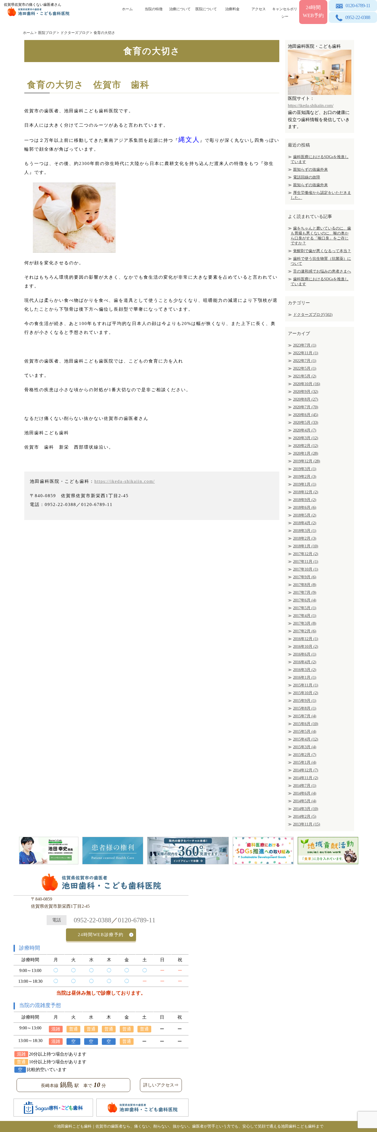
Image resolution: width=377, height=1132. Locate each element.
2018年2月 (304, 538)
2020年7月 (305, 407)
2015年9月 (304, 701)
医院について (206, 9)
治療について (180, 9)
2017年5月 (304, 608)
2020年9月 (305, 392)
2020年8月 (305, 399)
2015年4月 (305, 739)
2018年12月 (305, 492)
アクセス (258, 9)
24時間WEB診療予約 (101, 934)
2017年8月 (304, 585)
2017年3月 (304, 623)
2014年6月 (304, 793)
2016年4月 (304, 662)
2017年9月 (304, 577)
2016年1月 (304, 677)
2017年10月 (305, 569)
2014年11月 (305, 778)
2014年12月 (305, 770)
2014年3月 (305, 809)
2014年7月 (304, 786)
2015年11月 (305, 685)
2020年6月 (305, 415)
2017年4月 (304, 616)
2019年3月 (304, 469)
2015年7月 (304, 716)
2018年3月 (304, 531)
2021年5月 (304, 376)
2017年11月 (305, 562)
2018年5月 (304, 515)
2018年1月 (305, 546)
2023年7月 (304, 345)
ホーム (127, 9)
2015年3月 (304, 747)
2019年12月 (306, 461)
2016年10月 (305, 646)
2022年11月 (305, 353)
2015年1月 (304, 762)
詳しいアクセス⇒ (161, 1085)
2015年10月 (305, 693)
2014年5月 (304, 801)
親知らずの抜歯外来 (310, 169)
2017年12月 (305, 554)
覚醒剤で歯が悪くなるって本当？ (322, 251)
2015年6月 (305, 724)
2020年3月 (305, 438)
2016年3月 (304, 670)
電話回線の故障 (306, 177)
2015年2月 (304, 755)
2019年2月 (304, 477)
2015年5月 (304, 731)
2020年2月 (305, 446)
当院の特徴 (154, 9)
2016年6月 (304, 654)
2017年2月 (304, 631)
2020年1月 (305, 453)
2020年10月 (306, 384)
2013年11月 (306, 824)
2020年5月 (305, 422)
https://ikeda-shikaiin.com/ (124, 481)
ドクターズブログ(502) (313, 315)
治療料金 (232, 9)
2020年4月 (304, 430)
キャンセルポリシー (284, 12)
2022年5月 (304, 368)
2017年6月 (304, 600)
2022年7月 (304, 361)
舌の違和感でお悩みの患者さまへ (322, 271)
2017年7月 (304, 592)
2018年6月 (304, 507)
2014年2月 (304, 816)
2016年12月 (305, 639)
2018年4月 (304, 523)
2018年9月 (304, 500)
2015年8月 (304, 708)
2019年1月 (304, 484)
